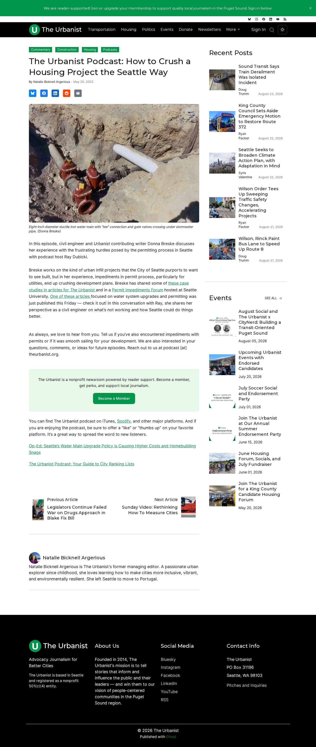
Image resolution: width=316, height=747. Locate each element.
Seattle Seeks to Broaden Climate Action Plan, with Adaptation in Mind (259, 157)
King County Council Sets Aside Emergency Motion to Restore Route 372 (260, 116)
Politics (148, 29)
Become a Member (114, 398)
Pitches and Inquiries (247, 685)
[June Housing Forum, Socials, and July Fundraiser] (224, 463)
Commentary (40, 49)
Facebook (170, 675)
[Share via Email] (78, 93)
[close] (310, 8)
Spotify (123, 421)
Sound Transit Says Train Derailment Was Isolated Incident (259, 74)
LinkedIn (169, 683)
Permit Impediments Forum (137, 289)
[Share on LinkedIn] (55, 93)
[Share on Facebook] (44, 93)
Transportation (101, 29)
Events (167, 29)
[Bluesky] (249, 19)
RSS (164, 699)
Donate (186, 29)
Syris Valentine (245, 175)
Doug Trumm (244, 91)
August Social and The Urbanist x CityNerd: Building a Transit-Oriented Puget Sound (260, 322)
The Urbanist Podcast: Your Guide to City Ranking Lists (81, 463)
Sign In (258, 29)
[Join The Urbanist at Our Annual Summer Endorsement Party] (224, 430)
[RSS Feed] (285, 19)
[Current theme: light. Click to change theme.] (282, 29)
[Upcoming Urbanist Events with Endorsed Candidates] (224, 364)
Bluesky (168, 659)
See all (271, 298)
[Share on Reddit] (66, 93)
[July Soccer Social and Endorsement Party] (224, 397)
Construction (67, 49)
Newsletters (209, 29)
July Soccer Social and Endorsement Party (258, 394)
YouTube (169, 691)
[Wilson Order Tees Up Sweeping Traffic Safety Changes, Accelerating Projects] (224, 207)
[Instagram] (256, 19)
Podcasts (110, 49)
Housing (128, 29)
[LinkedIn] (271, 19)
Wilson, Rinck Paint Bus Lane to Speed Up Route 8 (259, 244)
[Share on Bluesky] (32, 93)
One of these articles (70, 296)
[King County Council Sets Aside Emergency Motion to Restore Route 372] (224, 121)
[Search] (272, 30)
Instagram (170, 667)
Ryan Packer (244, 136)
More (231, 29)
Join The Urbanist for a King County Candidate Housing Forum (259, 491)
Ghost (171, 737)
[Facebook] (264, 19)
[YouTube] (278, 19)
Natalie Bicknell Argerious (51, 82)
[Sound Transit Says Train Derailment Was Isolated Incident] (224, 79)
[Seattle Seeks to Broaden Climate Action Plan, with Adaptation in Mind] (224, 163)
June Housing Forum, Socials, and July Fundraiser (259, 459)
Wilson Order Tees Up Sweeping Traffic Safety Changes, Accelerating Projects (258, 202)
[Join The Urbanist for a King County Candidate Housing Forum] (224, 496)
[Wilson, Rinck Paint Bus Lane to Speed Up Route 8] (224, 249)
